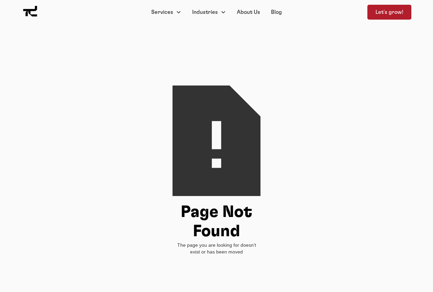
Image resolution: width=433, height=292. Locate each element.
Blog (276, 12)
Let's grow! (389, 12)
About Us (248, 12)
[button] (166, 12)
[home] (62, 12)
